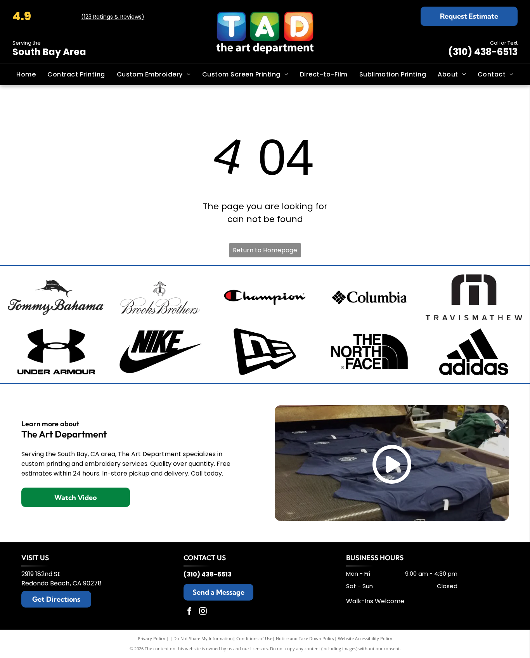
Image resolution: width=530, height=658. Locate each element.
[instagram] (203, 612)
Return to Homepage (265, 250)
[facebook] (189, 612)
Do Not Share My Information (203, 638)
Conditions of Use (254, 638)
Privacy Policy (151, 638)
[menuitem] (26, 74)
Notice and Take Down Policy (305, 638)
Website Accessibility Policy (365, 638)
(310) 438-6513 (483, 51)
